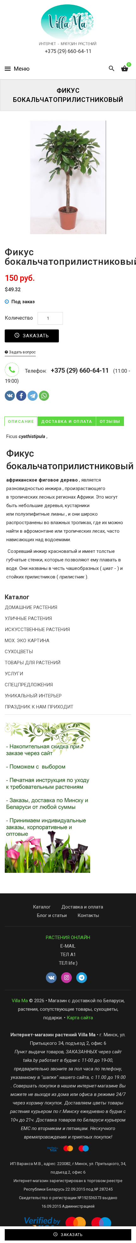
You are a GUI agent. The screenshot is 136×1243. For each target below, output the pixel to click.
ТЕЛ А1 (68, 954)
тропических (24, 497)
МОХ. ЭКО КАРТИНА (27, 640)
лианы (58, 514)
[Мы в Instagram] (66, 978)
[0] (124, 68)
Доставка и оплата (66, 421)
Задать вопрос (22, 352)
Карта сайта (80, 1018)
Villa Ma (20, 1000)
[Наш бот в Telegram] (81, 978)
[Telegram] (33, 396)
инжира (53, 488)
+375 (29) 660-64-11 (68, 51)
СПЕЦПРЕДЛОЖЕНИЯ (29, 685)
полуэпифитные (33, 514)
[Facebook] (21, 396)
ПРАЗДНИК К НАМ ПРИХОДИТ (39, 707)
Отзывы (110, 421)
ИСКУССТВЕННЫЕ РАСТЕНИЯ (37, 629)
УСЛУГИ (14, 674)
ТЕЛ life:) (68, 963)
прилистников (40, 577)
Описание (21, 421)
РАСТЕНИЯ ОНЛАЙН (68, 937)
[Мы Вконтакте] (51, 978)
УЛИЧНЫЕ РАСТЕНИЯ (28, 618)
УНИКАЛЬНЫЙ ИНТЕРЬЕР (33, 696)
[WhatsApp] (44, 396)
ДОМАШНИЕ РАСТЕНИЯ (31, 607)
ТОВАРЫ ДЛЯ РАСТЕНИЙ (32, 663)
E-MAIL (68, 946)
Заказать (35, 336)
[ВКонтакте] (10, 396)
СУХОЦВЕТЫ (19, 651)
